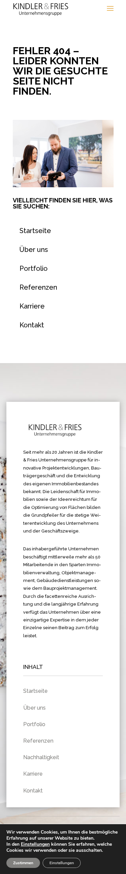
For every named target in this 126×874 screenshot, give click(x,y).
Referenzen (38, 287)
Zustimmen (23, 863)
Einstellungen (35, 844)
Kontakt (31, 325)
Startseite (35, 231)
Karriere (32, 306)
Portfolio (33, 268)
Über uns (33, 250)
